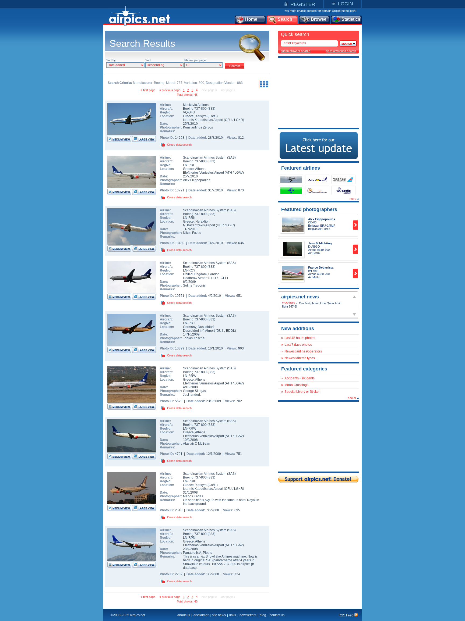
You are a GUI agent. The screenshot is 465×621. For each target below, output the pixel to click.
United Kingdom (195, 274)
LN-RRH (189, 165)
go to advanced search (341, 50)
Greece (188, 116)
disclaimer (201, 615)
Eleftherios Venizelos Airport (203, 172)
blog (263, 615)
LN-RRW (189, 376)
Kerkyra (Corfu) (206, 116)
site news (219, 615)
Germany (189, 327)
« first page (148, 90)
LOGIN (345, 3)
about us (183, 615)
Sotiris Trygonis (194, 285)
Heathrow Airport (195, 278)
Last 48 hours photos (299, 338)
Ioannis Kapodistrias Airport (203, 120)
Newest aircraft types (299, 358)
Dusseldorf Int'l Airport (199, 331)
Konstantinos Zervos (198, 127)
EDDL (230, 331)
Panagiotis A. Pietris (197, 553)
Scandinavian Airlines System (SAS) (209, 157)
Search (285, 19)
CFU (228, 120)
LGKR (238, 120)
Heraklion (202, 221)
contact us (277, 615)
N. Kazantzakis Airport (199, 225)
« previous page (169, 90)
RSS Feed (346, 615)
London (214, 274)
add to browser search (295, 50)
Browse (318, 19)
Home (251, 19)
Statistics (350, 19)
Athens (200, 169)
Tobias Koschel (194, 338)
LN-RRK (189, 218)
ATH (229, 172)
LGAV (238, 172)
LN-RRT (189, 323)
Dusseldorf (206, 327)
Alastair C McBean (196, 443)
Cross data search (179, 144)
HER (220, 225)
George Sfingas (194, 391)
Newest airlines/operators (303, 351)
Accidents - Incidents (299, 378)
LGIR (230, 225)
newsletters (247, 615)
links (232, 615)
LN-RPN (189, 538)
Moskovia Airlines (196, 105)
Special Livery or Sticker (302, 392)
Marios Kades (193, 496)
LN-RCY (189, 270)
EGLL (223, 278)
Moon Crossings (296, 385)
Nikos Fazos (192, 233)
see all (352, 397)
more (353, 198)
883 (211, 108)
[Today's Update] (319, 158)
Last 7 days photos (298, 345)
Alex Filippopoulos (196, 180)
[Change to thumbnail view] (264, 87)
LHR (212, 278)
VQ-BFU (189, 112)
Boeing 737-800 (195, 108)
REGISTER (302, 4)
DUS (220, 331)
